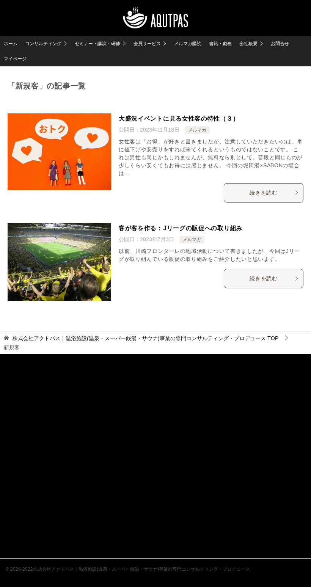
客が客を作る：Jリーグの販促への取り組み (181, 228)
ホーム (10, 43)
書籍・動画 (220, 43)
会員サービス (147, 43)
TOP (145, 338)
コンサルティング (43, 43)
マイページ (15, 58)
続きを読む (264, 193)
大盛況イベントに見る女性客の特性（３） (179, 118)
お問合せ (280, 43)
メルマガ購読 (187, 43)
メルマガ (197, 130)
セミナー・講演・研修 (97, 43)
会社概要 (248, 43)
